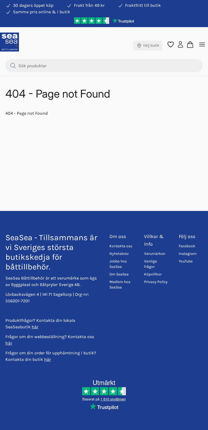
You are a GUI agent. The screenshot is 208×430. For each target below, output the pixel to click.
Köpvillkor (153, 274)
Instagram (188, 253)
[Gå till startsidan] (9, 42)
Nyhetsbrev (119, 253)
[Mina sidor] (180, 44)
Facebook (187, 246)
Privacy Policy (156, 282)
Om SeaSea (119, 274)
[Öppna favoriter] (170, 44)
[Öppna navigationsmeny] (202, 44)
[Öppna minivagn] (190, 44)
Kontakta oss (120, 246)
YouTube (186, 261)
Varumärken (154, 253)
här (35, 326)
